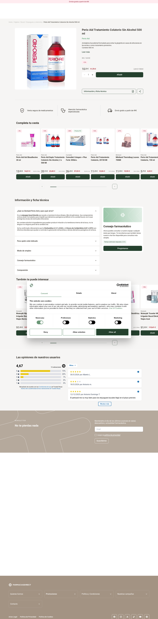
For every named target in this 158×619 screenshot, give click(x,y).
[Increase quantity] (92, 74)
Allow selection (79, 332)
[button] (61, 594)
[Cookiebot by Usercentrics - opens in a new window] (118, 285)
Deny (46, 332)
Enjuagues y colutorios (34, 22)
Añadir (28, 177)
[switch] (66, 322)
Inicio (10, 22)
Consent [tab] (44, 293)
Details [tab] (79, 293)
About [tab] (113, 293)
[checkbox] (95, 435)
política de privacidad (112, 435)
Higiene (16, 22)
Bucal (23, 22)
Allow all (112, 332)
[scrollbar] (78, 187)
